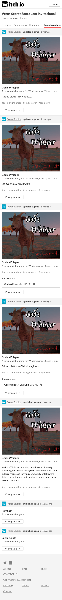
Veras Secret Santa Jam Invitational (29, 14)
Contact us (10, 574)
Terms (25, 585)
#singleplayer (30, 102)
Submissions (20, 24)
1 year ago (46, 31)
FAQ (24, 569)
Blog (44, 569)
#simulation (15, 102)
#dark (5, 102)
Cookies (7, 591)
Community (35, 24)
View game (11, 109)
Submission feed (52, 24)
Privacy (45, 585)
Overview (7, 24)
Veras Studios (19, 17)
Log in (54, 4)
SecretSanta (9, 537)
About (7, 569)
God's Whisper (10, 87)
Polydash (7, 510)
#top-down (44, 102)
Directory (8, 585)
